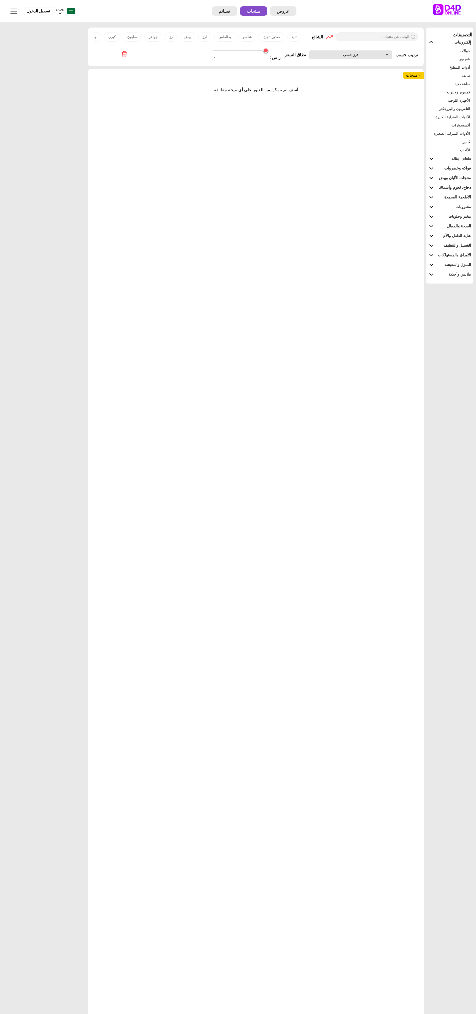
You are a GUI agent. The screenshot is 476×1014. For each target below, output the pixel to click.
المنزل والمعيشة (458, 264)
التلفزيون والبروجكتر (454, 109)
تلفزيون (464, 59)
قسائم (224, 11)
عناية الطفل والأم (457, 235)
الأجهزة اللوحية (459, 100)
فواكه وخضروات (457, 168)
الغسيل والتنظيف (457, 245)
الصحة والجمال (459, 226)
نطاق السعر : (294, 54)
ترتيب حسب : (405, 54)
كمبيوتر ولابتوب (458, 92)
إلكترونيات (463, 42)
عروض (283, 11)
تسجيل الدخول (38, 11)
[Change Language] (69, 11)
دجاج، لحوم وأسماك (455, 187)
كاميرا (465, 142)
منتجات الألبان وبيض (455, 178)
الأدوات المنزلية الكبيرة (453, 117)
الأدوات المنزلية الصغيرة (452, 133)
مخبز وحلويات (459, 216)
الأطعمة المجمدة (457, 197)
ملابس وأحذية (460, 274)
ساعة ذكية (462, 84)
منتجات (253, 11)
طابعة (466, 76)
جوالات (465, 51)
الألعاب (465, 150)
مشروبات (463, 206)
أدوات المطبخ (460, 67)
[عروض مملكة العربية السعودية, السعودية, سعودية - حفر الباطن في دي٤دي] (124, 54)
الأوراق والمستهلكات (454, 255)
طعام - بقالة (461, 158)
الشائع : (316, 36)
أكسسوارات (461, 125)
